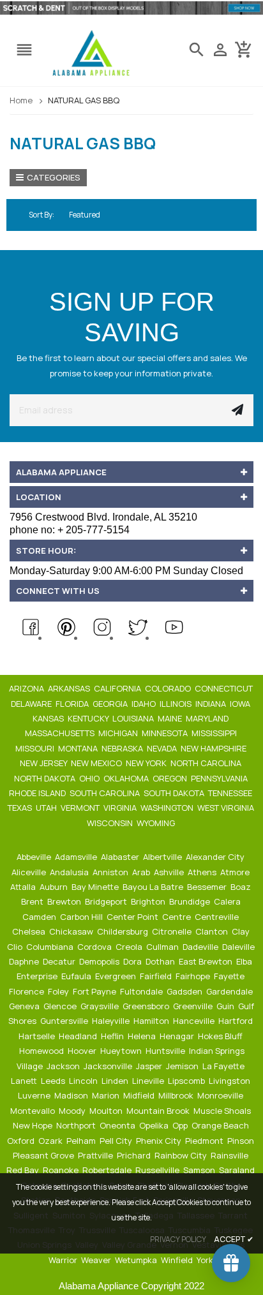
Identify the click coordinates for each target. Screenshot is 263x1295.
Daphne (25, 961)
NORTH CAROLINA (206, 763)
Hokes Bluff (221, 1036)
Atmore (236, 872)
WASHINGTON (167, 807)
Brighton (149, 901)
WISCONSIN (111, 823)
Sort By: (41, 214)
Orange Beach (221, 1125)
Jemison (183, 1066)
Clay (242, 931)
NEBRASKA (123, 748)
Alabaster (121, 856)
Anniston (111, 872)
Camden (40, 916)
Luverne (35, 1095)
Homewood (42, 1050)
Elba (245, 961)
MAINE (171, 718)
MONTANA (79, 748)
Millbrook (176, 1095)
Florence (27, 991)
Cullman (163, 946)
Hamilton (152, 1020)
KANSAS (49, 718)
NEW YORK (147, 763)
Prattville (96, 1155)
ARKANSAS (70, 688)
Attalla (24, 886)
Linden (115, 1080)
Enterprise (38, 976)
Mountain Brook (159, 1110)
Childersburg (123, 931)
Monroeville (221, 1095)
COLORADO (169, 688)
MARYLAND (208, 718)
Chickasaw (72, 931)
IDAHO (145, 703)
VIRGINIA (121, 807)
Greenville (193, 1006)
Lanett (25, 1080)
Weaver (97, 1260)
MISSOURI (35, 748)
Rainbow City (181, 1155)
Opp (181, 1125)
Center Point (133, 916)
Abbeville (35, 856)
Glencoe (61, 1006)
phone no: (70, 529)
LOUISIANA (134, 718)
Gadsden (185, 991)
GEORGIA (111, 703)
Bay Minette (96, 886)
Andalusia (70, 872)
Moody (73, 1110)
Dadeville (201, 946)
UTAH (47, 807)
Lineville (149, 1080)
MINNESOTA (166, 733)
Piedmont (205, 1140)
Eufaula (77, 976)
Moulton (106, 1110)
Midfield (139, 1095)
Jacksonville (109, 1066)
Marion (106, 1095)
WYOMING (157, 823)
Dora (133, 961)
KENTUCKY (89, 718)
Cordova (95, 946)
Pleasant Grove (44, 1155)
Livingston (230, 1080)
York (206, 1260)
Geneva (25, 1006)
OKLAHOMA (127, 778)
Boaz (241, 886)
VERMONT (81, 807)
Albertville (163, 856)
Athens (203, 872)
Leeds (54, 1080)
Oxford (21, 1140)
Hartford (236, 1020)
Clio (15, 946)
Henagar (178, 1036)
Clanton (212, 931)
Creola (130, 946)
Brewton (65, 901)
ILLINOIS (176, 703)
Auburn (55, 886)
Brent (33, 901)
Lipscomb (187, 1080)
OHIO (90, 778)
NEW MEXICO (97, 763)
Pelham (82, 1140)
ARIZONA (27, 688)
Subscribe (237, 410)
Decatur (60, 961)
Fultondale (142, 991)
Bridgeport (107, 901)
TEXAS (21, 807)
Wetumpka (137, 1260)
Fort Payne (95, 991)
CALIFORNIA (118, 688)
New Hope (33, 1125)
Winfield (178, 1260)
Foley (59, 991)
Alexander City (216, 856)
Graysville (100, 1006)
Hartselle (38, 1036)
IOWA (241, 703)
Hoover (83, 1050)
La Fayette (224, 1066)
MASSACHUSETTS (60, 733)
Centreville (218, 916)
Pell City (117, 1140)
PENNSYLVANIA (220, 778)
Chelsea (29, 931)
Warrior (64, 1260)
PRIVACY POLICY (178, 1239)
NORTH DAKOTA (45, 778)
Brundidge (190, 901)
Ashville (170, 872)
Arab (142, 872)
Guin (226, 1006)
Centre (177, 916)
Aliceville (29, 872)
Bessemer (208, 886)
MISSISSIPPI (215, 733)
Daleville (239, 946)
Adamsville (77, 856)
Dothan (161, 961)
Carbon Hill (82, 916)
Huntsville (166, 1050)
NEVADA (163, 748)
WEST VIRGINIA (226, 807)
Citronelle (172, 931)
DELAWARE (32, 703)
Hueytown (122, 1050)
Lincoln (84, 1080)
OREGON (171, 778)
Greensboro (147, 1006)
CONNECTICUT (225, 688)
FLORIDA (73, 703)
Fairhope (194, 976)
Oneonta (118, 1125)
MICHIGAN (119, 733)
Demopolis (100, 961)
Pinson (241, 1140)
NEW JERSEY (44, 763)
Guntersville (65, 1020)
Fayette (230, 976)
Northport (77, 1125)
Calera (228, 901)
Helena (143, 1036)
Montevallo (33, 1110)
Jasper (150, 1066)
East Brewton (206, 961)
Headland (79, 1036)
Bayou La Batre (154, 886)
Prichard (135, 1155)
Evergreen (116, 976)
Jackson (64, 1066)
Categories (53, 177)
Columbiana (50, 946)
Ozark (51, 1140)
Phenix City (159, 1140)
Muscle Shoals (223, 1110)
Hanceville (194, 1020)
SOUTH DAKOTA (175, 793)
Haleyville (112, 1020)
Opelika (154, 1125)
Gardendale (230, 991)
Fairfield (157, 976)
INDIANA (211, 703)
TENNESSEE (231, 793)
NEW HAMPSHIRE (214, 748)
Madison (72, 1095)
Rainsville (230, 1155)
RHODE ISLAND (38, 793)
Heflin (113, 1036)
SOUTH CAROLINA (106, 793)
